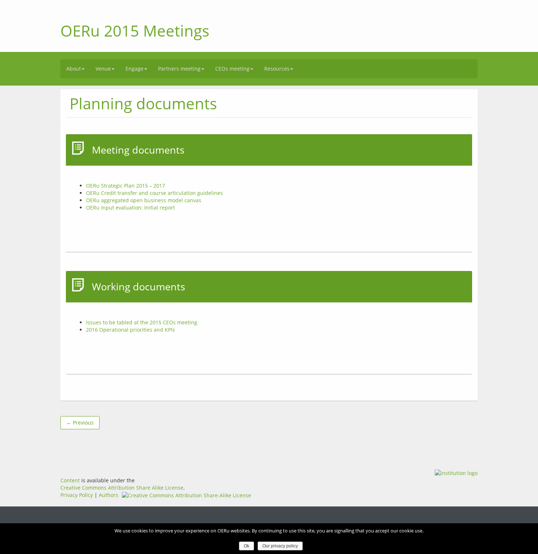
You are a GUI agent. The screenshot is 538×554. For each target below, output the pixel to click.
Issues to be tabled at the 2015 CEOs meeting (141, 322)
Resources (276, 68)
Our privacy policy (280, 546)
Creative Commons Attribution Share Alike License (121, 487)
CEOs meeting (232, 68)
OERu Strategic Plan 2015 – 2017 (125, 185)
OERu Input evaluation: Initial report (130, 207)
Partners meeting (179, 68)
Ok (246, 546)
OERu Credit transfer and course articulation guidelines (154, 192)
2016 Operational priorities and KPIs (130, 329)
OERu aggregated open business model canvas (143, 200)
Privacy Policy (76, 494)
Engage (134, 68)
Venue (103, 68)
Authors (108, 494)
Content (70, 480)
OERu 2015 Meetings (134, 30)
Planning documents (143, 103)
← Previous (80, 422)
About (73, 68)
